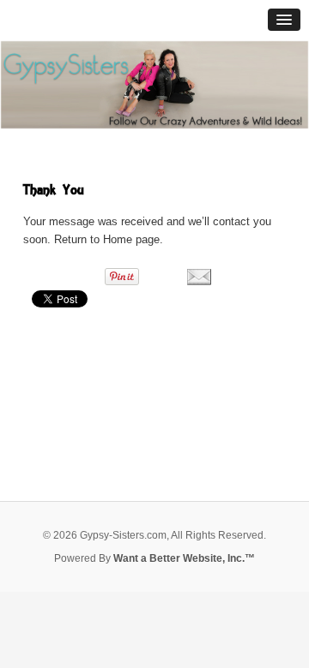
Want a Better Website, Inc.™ (184, 558)
